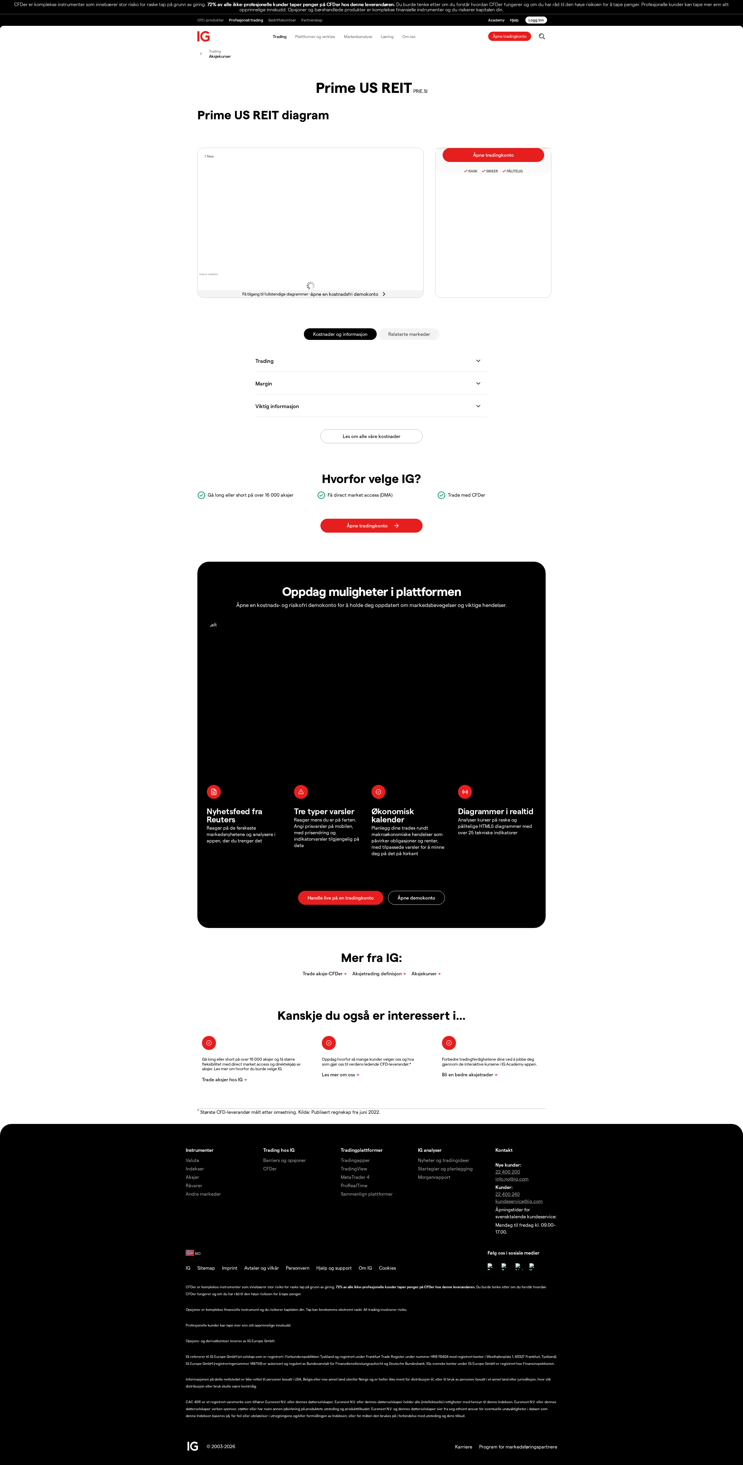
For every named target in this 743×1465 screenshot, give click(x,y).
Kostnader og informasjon (340, 334)
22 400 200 (507, 1171)
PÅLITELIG (515, 171)
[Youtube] (532, 1266)
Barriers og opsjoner (284, 1160)
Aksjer (192, 1177)
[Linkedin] (518, 1266)
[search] (542, 36)
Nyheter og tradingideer (443, 1160)
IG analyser (430, 1150)
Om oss (408, 36)
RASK (472, 171)
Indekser (195, 1168)
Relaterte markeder (409, 334)
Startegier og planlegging (445, 1168)
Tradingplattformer (362, 1150)
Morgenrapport (434, 1177)
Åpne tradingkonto (509, 36)
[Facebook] (491, 1266)
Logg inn (536, 20)
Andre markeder (203, 1193)
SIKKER (492, 171)
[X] (505, 1266)
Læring (387, 36)
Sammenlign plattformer (367, 1193)
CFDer (270, 1168)
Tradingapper (355, 1160)
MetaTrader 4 (355, 1177)
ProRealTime (354, 1185)
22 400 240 (507, 1194)
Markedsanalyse (358, 36)
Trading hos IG (279, 1150)
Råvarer (194, 1185)
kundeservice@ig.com (519, 1201)
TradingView (354, 1168)
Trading (279, 36)
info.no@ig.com (512, 1178)
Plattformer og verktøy (315, 36)
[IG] (203, 36)
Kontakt (504, 1150)
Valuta (192, 1160)
